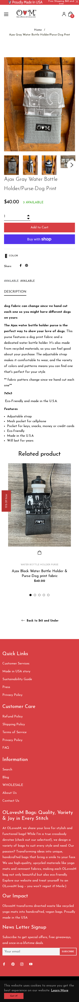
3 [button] (39, 595)
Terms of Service (14, 732)
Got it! (13, 996)
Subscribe (68, 951)
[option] (39, 530)
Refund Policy (12, 716)
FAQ (5, 747)
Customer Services (15, 663)
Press (6, 687)
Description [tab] (15, 291)
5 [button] (48, 595)
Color (13, 256)
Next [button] (72, 165)
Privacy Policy (12, 695)
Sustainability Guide (17, 679)
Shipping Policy (13, 724)
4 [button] (44, 595)
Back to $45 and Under (42, 620)
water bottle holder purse (39, 564)
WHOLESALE (12, 785)
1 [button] (30, 595)
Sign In (64, 14)
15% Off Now (6, 501)
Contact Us (10, 800)
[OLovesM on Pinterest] (13, 964)
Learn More (59, 990)
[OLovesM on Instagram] (22, 964)
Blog (5, 777)
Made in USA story (16, 671)
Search (7, 769)
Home (38, 29)
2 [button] (35, 595)
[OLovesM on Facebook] (4, 964)
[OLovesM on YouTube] (31, 964)
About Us (9, 793)
